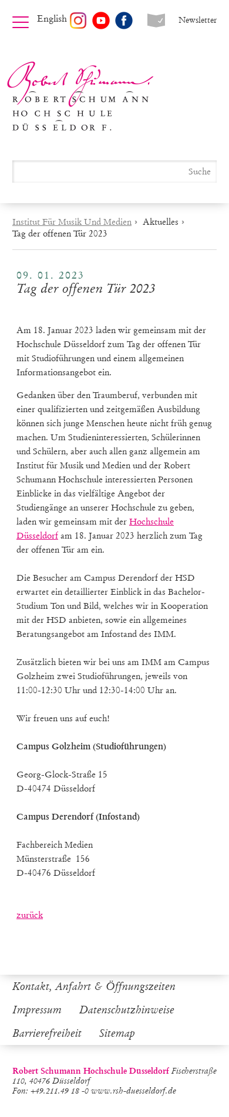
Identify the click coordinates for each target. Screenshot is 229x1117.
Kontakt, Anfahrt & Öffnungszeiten (94, 986)
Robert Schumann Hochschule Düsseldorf (80, 96)
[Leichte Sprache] (156, 20)
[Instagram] (78, 20)
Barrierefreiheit (47, 1033)
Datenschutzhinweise (126, 1009)
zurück (29, 915)
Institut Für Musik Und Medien (72, 222)
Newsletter (198, 20)
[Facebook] (124, 20)
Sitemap (117, 1033)
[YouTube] (101, 20)
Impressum (37, 1009)
